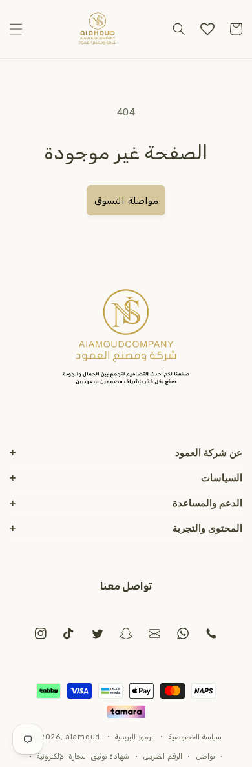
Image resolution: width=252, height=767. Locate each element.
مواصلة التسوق (126, 200)
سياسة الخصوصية (195, 737)
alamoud (82, 736)
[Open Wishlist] (207, 29)
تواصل (205, 756)
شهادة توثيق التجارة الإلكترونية (83, 756)
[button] (16, 29)
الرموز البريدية (135, 737)
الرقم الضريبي (162, 756)
